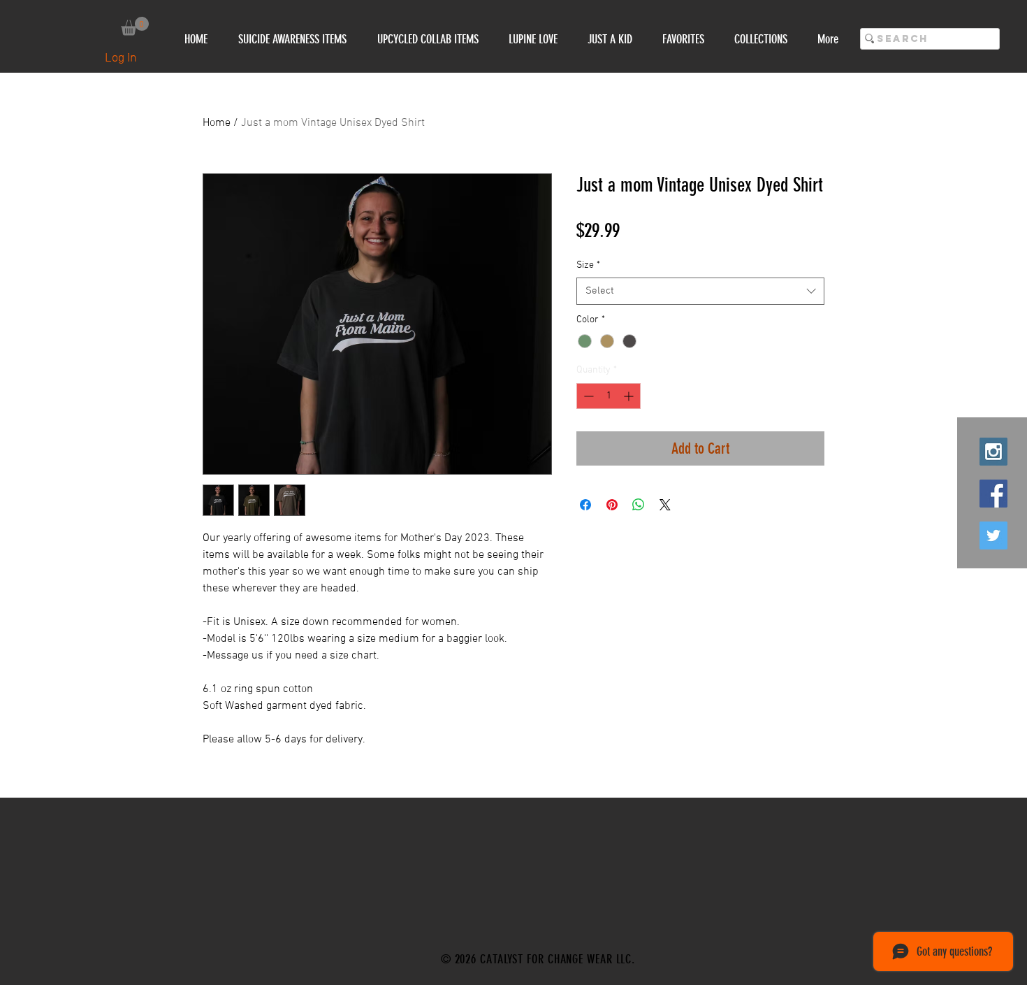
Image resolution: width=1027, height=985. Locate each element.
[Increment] (630, 396)
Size (588, 265)
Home (217, 123)
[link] (135, 26)
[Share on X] (665, 504)
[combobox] (700, 291)
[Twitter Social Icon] (993, 535)
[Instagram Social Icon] (993, 452)
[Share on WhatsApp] (638, 504)
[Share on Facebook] (585, 504)
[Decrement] (587, 396)
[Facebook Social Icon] (993, 494)
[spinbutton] (608, 396)
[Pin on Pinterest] (612, 504)
